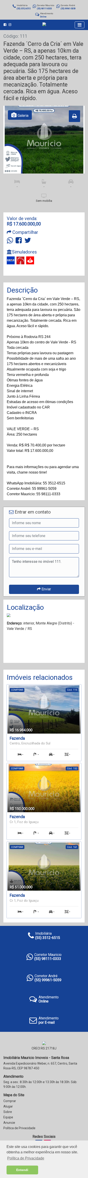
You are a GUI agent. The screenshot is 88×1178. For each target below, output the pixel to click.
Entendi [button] (22, 1170)
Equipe (8, 1117)
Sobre (7, 1112)
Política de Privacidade (19, 1128)
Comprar (9, 1101)
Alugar (8, 1106)
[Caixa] (11, 260)
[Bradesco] (20, 260)
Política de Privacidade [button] (25, 1158)
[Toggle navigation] (79, 24)
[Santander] (30, 260)
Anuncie (9, 1122)
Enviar (46, 589)
